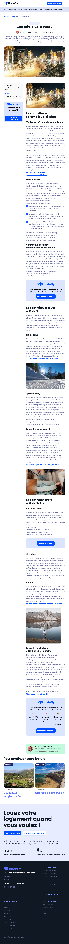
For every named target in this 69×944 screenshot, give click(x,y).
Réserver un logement (45, 543)
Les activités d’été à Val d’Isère (13, 96)
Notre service (33, 9)
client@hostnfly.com (9, 876)
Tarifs (5, 904)
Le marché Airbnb (22, 9)
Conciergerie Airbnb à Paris (50, 873)
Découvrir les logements (45, 296)
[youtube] (14, 887)
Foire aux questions (48, 904)
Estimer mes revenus (54, 3)
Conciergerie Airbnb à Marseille (51, 879)
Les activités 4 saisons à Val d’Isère (12, 88)
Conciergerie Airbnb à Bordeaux (51, 882)
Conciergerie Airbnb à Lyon (50, 884)
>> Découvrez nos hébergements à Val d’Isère (42, 358)
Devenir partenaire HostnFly (11, 925)
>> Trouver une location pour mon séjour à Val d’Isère (44, 603)
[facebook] (5, 887)
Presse (44, 913)
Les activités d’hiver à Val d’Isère (12, 92)
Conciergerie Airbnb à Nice (50, 876)
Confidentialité (7, 916)
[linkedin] (11, 887)
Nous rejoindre (7, 913)
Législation (12, 9)
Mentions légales (8, 919)
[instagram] (8, 887)
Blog (5, 16)
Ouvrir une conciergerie (45, 9)
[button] (64, 3)
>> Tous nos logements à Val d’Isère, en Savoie (42, 464)
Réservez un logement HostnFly (37, 694)
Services (6, 907)
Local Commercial (58, 9)
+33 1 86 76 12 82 (9, 879)
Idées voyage (11, 16)
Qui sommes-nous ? (9, 910)
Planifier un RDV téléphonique (13, 118)
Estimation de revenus (48, 907)
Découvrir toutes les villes (49, 870)
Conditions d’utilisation (10, 922)
